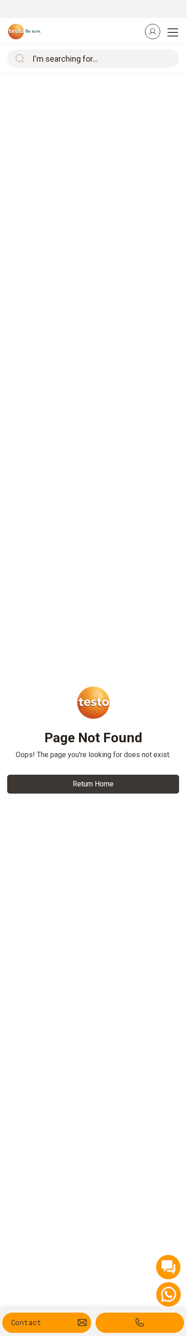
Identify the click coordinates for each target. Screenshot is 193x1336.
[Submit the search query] (18, 58)
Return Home (93, 784)
